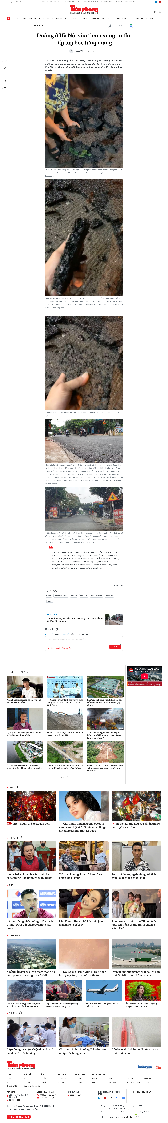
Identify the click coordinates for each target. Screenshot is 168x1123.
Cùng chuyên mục (19, 672)
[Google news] (125, 1098)
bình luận (125, 25)
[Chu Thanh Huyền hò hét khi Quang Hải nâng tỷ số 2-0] (84, 903)
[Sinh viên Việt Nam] (145, 1067)
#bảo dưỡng (96, 595)
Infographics (98, 1074)
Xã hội (15, 18)
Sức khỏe (49, 18)
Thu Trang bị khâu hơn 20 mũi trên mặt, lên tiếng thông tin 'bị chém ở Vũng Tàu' (134, 924)
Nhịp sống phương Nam (32, 1086)
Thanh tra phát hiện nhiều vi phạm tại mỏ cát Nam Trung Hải (65, 733)
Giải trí (117, 18)
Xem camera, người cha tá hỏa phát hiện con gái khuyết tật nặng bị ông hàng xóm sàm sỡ (104, 735)
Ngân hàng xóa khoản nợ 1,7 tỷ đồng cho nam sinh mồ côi (24, 701)
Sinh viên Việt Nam (90, 2)
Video (152, 18)
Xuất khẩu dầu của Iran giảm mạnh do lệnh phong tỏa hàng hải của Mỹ (31, 973)
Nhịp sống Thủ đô (13, 1086)
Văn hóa (109, 18)
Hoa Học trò (106, 2)
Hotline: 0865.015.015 (51, 2)
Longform (80, 1074)
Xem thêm (159, 18)
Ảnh (42, 1074)
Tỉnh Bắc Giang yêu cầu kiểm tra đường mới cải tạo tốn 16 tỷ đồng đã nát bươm (75, 619)
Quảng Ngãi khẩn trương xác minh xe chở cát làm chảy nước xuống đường (65, 766)
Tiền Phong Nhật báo (71, 2)
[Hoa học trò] (158, 1067)
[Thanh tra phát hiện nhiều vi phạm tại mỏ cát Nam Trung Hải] (65, 719)
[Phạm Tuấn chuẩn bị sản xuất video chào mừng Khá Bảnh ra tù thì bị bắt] (31, 856)
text (115, 25)
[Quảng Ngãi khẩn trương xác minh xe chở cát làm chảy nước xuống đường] (65, 752)
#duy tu (83, 595)
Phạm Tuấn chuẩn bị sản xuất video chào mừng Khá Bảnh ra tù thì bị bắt (29, 875)
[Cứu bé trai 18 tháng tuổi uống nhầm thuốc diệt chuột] (136, 1032)
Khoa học (135, 18)
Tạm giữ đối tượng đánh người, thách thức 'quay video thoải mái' (135, 875)
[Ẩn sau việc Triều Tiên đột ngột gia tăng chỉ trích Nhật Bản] (143, 991)
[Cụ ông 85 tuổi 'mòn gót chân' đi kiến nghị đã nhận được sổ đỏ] (25, 719)
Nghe (4, 62)
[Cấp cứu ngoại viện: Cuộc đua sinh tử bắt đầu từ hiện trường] (31, 1032)
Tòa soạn (118, 2)
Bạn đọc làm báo (20, 1117)
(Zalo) (54, 1095)
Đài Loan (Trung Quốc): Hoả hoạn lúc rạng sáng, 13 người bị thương (82, 973)
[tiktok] (111, 1098)
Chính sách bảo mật (142, 1092)
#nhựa (74, 595)
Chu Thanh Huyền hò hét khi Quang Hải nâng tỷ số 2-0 (82, 922)
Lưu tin (4, 74)
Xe (103, 18)
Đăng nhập (49, 634)
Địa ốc (41, 18)
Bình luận (4, 81)
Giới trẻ (67, 18)
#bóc (48, 595)
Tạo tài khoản (64, 634)
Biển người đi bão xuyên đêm (31, 823)
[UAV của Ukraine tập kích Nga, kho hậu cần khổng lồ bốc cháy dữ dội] (25, 991)
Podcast (62, 1074)
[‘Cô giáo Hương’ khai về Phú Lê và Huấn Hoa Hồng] (84, 856)
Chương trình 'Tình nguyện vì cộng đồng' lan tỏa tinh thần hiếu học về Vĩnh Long (65, 702)
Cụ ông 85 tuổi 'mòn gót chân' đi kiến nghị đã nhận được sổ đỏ (24, 733)
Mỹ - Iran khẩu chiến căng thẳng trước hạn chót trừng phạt (62, 1005)
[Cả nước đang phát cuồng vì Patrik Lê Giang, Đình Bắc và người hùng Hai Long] (31, 903)
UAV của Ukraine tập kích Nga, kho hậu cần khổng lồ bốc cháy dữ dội (23, 1005)
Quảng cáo (130, 2)
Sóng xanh (32, 18)
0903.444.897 (75, 1095)
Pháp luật (76, 18)
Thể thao (86, 18)
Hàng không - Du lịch (134, 1082)
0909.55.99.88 (45, 1095)
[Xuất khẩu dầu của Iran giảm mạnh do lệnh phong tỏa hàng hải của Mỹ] (31, 954)
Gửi (115, 647)
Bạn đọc (39, 25)
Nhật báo (28, 1074)
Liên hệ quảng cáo (45, 1092)
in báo (120, 25)
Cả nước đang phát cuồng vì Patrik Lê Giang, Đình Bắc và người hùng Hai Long (30, 924)
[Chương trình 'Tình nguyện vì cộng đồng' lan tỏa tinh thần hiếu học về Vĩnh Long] (65, 687)
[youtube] (160, 2)
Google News (131, 25)
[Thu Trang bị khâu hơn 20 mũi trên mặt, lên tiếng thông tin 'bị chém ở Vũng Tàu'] (136, 903)
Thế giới (59, 18)
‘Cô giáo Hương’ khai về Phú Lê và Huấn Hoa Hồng (80, 875)
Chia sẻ (4, 68)
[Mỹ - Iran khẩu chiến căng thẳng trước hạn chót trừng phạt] (64, 991)
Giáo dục (125, 18)
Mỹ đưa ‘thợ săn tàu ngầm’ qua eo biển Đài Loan (102, 1005)
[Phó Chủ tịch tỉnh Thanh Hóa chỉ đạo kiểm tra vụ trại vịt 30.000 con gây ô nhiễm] (105, 687)
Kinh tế (23, 18)
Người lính (95, 18)
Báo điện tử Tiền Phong (84, 9)
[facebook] (156, 2)
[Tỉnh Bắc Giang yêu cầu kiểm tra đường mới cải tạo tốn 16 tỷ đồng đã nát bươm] (114, 619)
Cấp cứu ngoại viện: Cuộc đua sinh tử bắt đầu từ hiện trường (30, 1051)
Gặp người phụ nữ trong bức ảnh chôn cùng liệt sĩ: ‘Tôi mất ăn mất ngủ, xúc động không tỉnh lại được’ (83, 827)
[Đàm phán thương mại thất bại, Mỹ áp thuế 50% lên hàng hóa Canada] (136, 954)
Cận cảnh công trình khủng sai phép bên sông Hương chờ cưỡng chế (24, 766)
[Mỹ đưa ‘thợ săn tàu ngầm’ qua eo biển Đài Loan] (104, 991)
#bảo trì (109, 595)
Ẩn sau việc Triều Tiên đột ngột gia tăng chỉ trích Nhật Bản (142, 1005)
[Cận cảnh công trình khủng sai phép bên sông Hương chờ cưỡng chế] (25, 752)
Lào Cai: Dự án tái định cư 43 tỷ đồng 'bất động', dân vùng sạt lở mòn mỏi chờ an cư (105, 768)
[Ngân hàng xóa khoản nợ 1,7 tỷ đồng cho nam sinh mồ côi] (25, 687)
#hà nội (49, 601)
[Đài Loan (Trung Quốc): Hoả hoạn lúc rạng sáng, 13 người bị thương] (84, 954)
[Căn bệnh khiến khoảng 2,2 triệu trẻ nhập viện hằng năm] (84, 1032)
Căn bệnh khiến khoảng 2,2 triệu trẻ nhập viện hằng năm (82, 1051)
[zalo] (118, 1098)
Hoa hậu (144, 18)
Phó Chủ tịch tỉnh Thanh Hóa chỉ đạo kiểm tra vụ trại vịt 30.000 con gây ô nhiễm (104, 702)
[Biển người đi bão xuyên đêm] (31, 806)
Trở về (4, 87)
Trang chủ (8, 18)
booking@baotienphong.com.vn (51, 1098)
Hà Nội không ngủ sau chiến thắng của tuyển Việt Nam (136, 825)
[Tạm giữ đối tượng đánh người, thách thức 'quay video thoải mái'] (136, 856)
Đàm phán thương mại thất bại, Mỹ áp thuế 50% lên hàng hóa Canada (136, 973)
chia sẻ (110, 25)
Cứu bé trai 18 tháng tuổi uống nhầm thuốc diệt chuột (135, 1051)
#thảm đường (61, 595)
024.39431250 (14, 1100)
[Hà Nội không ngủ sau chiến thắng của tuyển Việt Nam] (136, 806)
